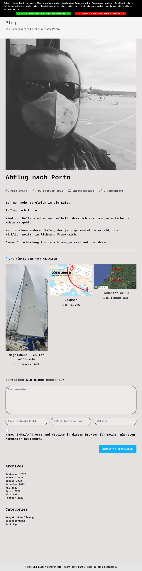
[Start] (7, 29)
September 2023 (16, 474)
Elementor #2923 (115, 293)
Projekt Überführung (20, 517)
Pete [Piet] (19, 191)
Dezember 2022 (15, 484)
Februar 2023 (14, 477)
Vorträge (11, 524)
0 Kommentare (114, 191)
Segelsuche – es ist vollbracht (26, 357)
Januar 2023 (14, 481)
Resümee (71, 300)
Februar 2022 (14, 498)
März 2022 (12, 494)
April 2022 (13, 491)
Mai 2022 (11, 488)
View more (27, 9)
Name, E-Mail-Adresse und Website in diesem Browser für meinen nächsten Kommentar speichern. (70, 437)
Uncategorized (83, 191)
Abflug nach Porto (47, 29)
